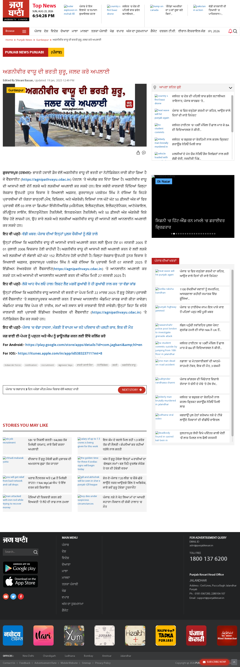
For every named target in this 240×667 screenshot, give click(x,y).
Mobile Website (69, 663)
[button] (196, 87)
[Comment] (144, 152)
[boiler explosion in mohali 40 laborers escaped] (80, 21)
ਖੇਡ (112, 31)
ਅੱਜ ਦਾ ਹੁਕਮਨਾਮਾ (137, 31)
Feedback (25, 663)
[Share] (138, 152)
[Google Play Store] (29, 567)
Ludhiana (70, 656)
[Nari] (43, 635)
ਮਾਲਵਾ (84, 31)
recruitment (47, 365)
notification (31, 365)
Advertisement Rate (45, 663)
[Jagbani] (20, 541)
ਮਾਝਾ (75, 31)
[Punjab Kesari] (196, 635)
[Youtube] (6, 597)
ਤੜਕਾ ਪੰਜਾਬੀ (99, 31)
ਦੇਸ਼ (46, 31)
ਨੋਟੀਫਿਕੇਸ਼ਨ (102, 365)
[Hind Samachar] (227, 635)
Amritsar (106, 656)
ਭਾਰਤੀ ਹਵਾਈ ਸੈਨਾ (85, 365)
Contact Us (9, 663)
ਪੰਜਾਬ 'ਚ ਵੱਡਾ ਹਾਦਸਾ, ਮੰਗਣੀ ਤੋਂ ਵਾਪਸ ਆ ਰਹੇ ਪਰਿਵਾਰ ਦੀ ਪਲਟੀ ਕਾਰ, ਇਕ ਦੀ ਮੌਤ (77, 328)
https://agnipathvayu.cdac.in (46, 180)
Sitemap (86, 663)
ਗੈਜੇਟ (154, 31)
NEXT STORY (130, 390)
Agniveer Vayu (65, 365)
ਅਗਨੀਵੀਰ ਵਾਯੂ (129, 365)
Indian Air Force (13, 365)
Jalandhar (125, 656)
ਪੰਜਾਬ (37, 31)
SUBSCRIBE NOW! (216, 662)
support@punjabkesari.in (210, 598)
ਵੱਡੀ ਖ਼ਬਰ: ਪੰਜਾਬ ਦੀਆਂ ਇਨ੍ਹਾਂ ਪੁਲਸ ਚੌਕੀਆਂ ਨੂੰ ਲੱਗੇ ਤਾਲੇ (60, 234)
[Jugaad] (104, 635)
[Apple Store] (29, 581)
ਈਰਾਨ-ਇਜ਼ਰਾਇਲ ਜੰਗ (191, 31)
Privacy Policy (103, 663)
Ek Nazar (163, 181)
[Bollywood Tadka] (166, 635)
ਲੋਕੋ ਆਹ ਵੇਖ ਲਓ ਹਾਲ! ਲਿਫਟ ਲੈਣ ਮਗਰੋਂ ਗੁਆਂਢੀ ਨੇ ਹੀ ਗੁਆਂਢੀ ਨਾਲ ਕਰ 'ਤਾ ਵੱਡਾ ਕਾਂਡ (79, 284)
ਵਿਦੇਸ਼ (54, 31)
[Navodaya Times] (13, 635)
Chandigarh (49, 656)
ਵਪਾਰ (120, 31)
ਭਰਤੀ (114, 365)
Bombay (88, 656)
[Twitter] (13, 597)
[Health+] (135, 635)
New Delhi (28, 656)
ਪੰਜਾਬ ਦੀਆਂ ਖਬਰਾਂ (165, 261)
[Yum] (74, 635)
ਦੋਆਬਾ (65, 31)
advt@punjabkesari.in (201, 545)
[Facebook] (21, 597)
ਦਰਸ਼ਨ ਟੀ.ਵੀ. (168, 31)
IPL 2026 (214, 31)
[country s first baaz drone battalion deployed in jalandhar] (123, 25)
